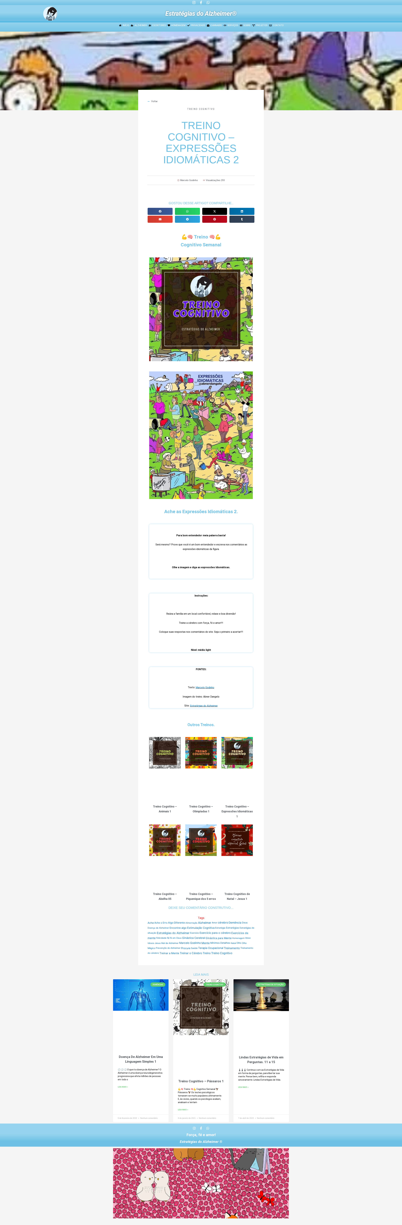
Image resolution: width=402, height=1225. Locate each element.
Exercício (194, 933)
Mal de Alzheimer (170, 943)
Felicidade (161, 938)
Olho (238, 943)
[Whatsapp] (208, 2)
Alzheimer (204, 922)
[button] (160, 211)
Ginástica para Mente (218, 938)
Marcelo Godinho (205, 687)
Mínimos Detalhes (220, 943)
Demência (235, 922)
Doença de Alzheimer (158, 928)
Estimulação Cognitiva (201, 927)
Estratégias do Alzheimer (204, 705)
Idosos (151, 943)
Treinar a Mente (169, 953)
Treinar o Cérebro (191, 953)
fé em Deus (176, 938)
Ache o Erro (160, 922)
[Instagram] (194, 2)
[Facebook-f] (201, 2)
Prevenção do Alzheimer (168, 948)
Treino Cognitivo (201, 109)
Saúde (194, 948)
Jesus (158, 943)
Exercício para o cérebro (215, 932)
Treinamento (232, 948)
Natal (233, 943)
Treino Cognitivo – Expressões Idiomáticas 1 (237, 811)
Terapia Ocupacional (210, 948)
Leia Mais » (123, 1087)
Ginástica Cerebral (193, 937)
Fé (168, 938)
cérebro (223, 922)
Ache (151, 922)
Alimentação (191, 923)
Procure (185, 948)
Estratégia (220, 928)
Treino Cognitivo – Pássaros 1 (201, 1081)
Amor (214, 922)
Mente (205, 943)
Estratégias (232, 927)
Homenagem (238, 938)
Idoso (248, 938)
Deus (245, 922)
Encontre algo (178, 927)
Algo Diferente (176, 922)
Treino (207, 953)
